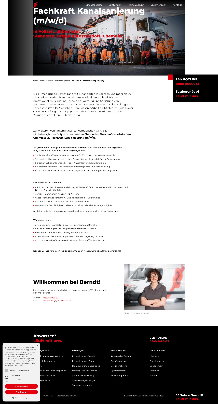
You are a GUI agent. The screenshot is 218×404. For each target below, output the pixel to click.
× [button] (37, 345)
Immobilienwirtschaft (44, 375)
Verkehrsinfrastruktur (44, 361)
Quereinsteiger (118, 371)
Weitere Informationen (13, 365)
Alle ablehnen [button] (21, 392)
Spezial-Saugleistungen (84, 380)
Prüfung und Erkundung (84, 371)
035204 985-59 (50, 298)
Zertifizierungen (158, 361)
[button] (21, 397)
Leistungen (115, 5)
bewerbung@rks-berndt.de (57, 300)
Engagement (156, 366)
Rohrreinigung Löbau (83, 361)
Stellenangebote (62, 81)
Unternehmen (158, 5)
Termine (154, 375)
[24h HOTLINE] (170, 77)
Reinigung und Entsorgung (86, 366)
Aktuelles (154, 371)
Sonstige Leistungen (82, 385)
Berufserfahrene (119, 366)
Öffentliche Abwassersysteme (48, 356)
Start (35, 81)
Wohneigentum (41, 380)
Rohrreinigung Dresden (84, 356)
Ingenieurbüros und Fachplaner (49, 371)
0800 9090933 (159, 341)
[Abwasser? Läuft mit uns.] (44, 5)
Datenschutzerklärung (66, 396)
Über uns (154, 356)
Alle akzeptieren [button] (21, 386)
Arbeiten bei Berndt (121, 356)
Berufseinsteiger (119, 361)
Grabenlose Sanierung (83, 375)
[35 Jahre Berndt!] (208, 393)
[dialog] (21, 372)
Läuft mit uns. (188, 96)
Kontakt (177, 5)
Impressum (48, 396)
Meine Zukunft (136, 5)
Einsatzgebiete (94, 5)
